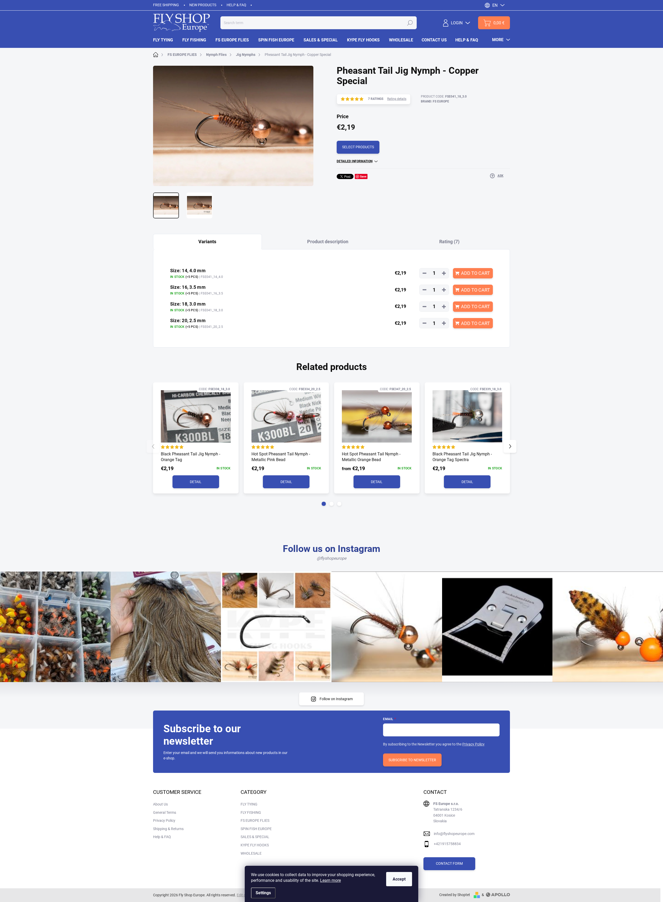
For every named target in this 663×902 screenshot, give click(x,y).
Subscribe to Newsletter (412, 760)
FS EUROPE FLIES (255, 820)
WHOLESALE (251, 853)
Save (363, 176)
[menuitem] (165, 40)
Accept (399, 879)
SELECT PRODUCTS (358, 147)
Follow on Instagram (336, 699)
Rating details (396, 99)
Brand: (435, 101)
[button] (324, 504)
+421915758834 (447, 844)
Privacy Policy (473, 744)
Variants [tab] (207, 241)
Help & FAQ (236, 5)
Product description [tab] (327, 241)
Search (409, 23)
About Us (160, 804)
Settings (263, 892)
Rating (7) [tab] (449, 241)
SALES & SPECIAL (255, 837)
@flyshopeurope (331, 558)
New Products (202, 5)
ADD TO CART (475, 273)
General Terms (164, 812)
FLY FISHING (251, 812)
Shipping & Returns (168, 829)
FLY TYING (249, 804)
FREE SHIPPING (166, 5)
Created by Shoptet (454, 895)
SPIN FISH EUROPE (256, 829)
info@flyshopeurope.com (454, 834)
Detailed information (354, 161)
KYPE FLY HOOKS (255, 845)
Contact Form (449, 863)
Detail (195, 482)
